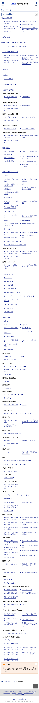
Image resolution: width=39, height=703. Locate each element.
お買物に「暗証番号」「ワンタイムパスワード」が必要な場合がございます (30, 57)
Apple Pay (25, 324)
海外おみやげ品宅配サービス (12, 433)
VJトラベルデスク (9, 366)
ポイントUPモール (27, 296)
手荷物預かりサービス (28, 440)
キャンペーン (8, 278)
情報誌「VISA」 (8, 579)
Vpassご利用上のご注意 (29, 21)
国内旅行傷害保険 (27, 502)
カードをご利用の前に (10, 590)
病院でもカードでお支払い (30, 572)
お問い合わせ (6, 37)
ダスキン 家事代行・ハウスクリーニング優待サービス (11, 542)
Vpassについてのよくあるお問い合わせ (11, 27)
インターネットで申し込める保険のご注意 (16, 460)
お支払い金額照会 (9, 151)
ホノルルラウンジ (27, 413)
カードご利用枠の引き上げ (30, 161)
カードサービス (7, 317)
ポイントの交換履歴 (10, 288)
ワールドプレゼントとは (11, 304)
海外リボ (24, 184)
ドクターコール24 (9, 572)
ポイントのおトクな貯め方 (12, 292)
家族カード (7, 333)
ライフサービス (8, 511)
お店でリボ (7, 189)
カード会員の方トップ (9, 681)
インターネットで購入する (30, 340)
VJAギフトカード (9, 336)
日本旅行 (6, 374)
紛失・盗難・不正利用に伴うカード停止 (14, 42)
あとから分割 (26, 220)
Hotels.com (7, 356)
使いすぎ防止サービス (28, 117)
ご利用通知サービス (10, 117)
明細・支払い (6, 148)
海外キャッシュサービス (11, 237)
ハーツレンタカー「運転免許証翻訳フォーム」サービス (30, 421)
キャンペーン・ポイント (9, 274)
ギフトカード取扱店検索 (11, 340)
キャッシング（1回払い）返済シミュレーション (11, 266)
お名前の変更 (26, 97)
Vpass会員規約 (8, 79)
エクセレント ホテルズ (11, 359)
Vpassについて (7, 18)
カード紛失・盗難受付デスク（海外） (15, 46)
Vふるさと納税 (8, 478)
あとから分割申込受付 (28, 223)
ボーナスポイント (9, 296)
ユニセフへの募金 (9, 557)
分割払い (6, 220)
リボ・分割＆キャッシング (10, 172)
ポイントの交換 (8, 281)
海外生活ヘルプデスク (28, 555)
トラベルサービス (9, 349)
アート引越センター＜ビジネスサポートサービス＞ (11, 654)
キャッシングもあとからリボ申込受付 (15, 245)
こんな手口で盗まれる (10, 593)
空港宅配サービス (9, 440)
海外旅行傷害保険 (9, 502)
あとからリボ (8, 197)
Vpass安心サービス (27, 24)
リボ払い (6, 175)
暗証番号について (27, 590)
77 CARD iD (7, 324)
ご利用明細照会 (8, 154)
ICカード (24, 604)
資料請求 (5, 69)
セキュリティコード (28, 620)
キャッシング (8, 229)
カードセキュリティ (10, 583)
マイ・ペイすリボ (9, 211)
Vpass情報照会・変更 (10, 105)
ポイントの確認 (8, 285)
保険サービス (8, 498)
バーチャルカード (27, 331)
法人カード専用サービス (11, 643)
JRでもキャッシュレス (10, 564)
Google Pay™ (26, 328)
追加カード (7, 321)
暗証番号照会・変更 (10, 129)
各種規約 (5, 75)
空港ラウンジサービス (10, 413)
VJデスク (6, 452)
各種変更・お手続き (8, 90)
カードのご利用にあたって (10, 52)
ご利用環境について (8, 84)
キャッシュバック (9, 308)
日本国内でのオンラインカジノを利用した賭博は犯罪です (30, 624)
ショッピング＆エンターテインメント (15, 464)
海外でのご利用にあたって (30, 593)
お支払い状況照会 (9, 161)
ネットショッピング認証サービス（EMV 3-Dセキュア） (30, 29)
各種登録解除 (26, 105)
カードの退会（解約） (28, 129)
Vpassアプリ (8, 31)
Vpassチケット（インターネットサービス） (17, 495)
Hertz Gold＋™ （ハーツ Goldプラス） (11, 425)
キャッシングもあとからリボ (12, 241)
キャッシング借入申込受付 (30, 232)
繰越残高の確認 (8, 312)
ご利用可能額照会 (9, 158)
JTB (21, 356)
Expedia (24, 369)
